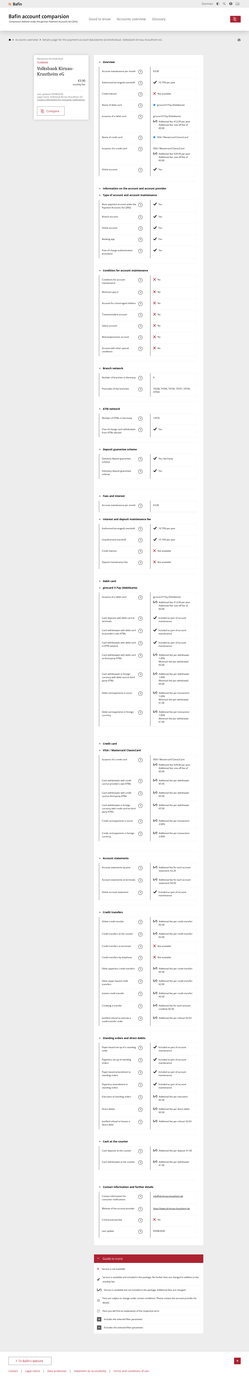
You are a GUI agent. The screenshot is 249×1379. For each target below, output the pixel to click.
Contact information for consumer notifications (61, 99)
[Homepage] (9, 39)
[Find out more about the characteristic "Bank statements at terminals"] (140, 880)
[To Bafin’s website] (15, 4)
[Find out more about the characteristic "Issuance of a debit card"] (140, 117)
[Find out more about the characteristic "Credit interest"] (140, 94)
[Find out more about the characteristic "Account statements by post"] (140, 868)
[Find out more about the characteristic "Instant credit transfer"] (140, 994)
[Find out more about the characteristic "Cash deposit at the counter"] (140, 1151)
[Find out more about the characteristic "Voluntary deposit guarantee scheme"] (140, 471)
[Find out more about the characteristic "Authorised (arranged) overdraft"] (140, 83)
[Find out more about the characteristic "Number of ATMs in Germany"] (140, 418)
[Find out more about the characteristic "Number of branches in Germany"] (140, 378)
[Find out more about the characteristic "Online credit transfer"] (140, 922)
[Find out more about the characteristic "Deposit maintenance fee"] (140, 563)
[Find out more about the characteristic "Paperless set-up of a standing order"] (140, 1060)
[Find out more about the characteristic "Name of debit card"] (140, 105)
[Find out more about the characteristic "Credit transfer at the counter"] (140, 934)
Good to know (100, 19)
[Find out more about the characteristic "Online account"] (140, 170)
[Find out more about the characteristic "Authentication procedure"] (140, 251)
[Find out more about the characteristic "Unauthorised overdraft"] (140, 540)
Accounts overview (131, 19)
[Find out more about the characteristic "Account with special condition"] (140, 280)
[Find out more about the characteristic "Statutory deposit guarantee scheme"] (140, 459)
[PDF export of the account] (239, 40)
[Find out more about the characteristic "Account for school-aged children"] (140, 304)
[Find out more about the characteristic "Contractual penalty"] (140, 1220)
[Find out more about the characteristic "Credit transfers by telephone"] (140, 958)
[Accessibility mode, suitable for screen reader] (231, 4)
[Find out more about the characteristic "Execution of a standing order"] (140, 1097)
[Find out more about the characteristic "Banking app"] (140, 240)
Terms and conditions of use (131, 1371)
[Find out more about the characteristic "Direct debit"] (140, 1109)
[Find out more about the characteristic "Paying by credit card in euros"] (140, 821)
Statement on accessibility (90, 1371)
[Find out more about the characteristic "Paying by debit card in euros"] (140, 693)
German (207, 4)
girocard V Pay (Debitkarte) (171, 105)
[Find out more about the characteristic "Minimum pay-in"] (140, 292)
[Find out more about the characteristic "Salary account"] (140, 326)
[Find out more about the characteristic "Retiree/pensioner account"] (140, 337)
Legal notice (32, 1371)
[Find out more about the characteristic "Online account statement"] (140, 893)
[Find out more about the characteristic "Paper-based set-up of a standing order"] (140, 1048)
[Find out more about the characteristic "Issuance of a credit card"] (140, 149)
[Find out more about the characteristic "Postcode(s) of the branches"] (140, 389)
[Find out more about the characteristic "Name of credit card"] (140, 138)
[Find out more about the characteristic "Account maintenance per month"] (140, 72)
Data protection (57, 1371)
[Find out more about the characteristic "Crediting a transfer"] (140, 1006)
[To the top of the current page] (237, 1361)
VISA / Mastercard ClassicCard (172, 137)
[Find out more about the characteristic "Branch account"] (140, 217)
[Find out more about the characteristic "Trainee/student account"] (140, 315)
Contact (13, 1371)
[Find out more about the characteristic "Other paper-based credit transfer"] (140, 981)
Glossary (159, 19)
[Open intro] (237, 4)
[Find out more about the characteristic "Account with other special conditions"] (140, 349)
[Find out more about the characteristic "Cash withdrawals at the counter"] (140, 1162)
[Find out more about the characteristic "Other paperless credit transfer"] (140, 969)
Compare (52, 111)
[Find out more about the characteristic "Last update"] (140, 1231)
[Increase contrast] (218, 4)
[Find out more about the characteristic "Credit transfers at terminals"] (140, 947)
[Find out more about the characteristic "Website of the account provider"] (140, 1209)
